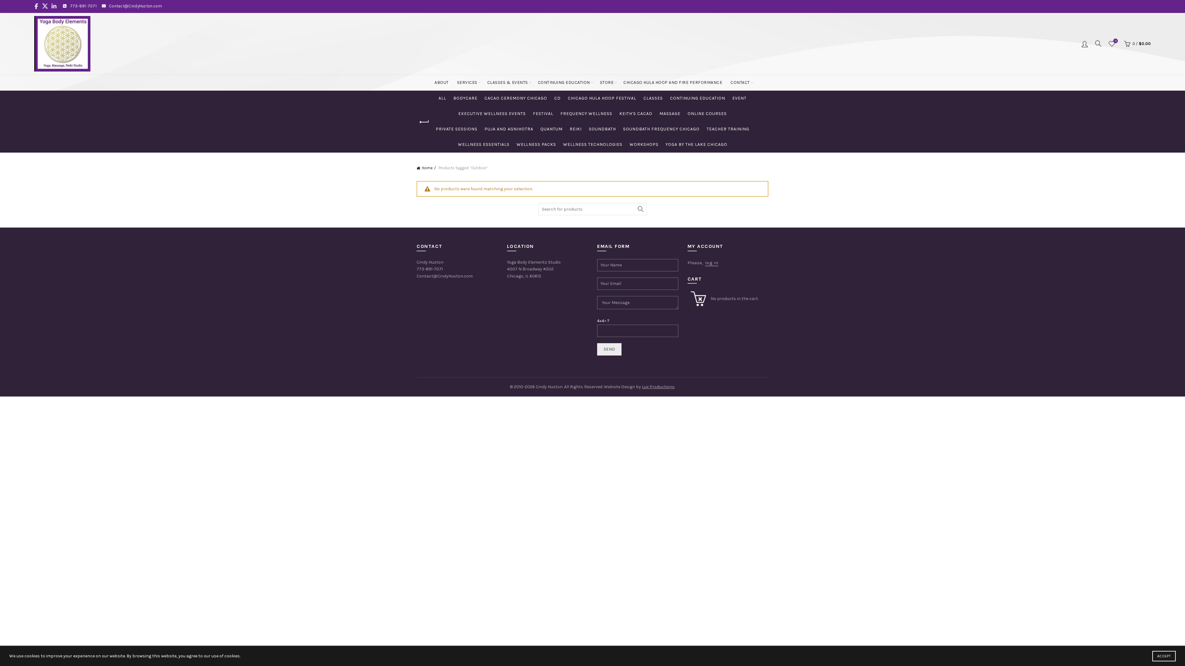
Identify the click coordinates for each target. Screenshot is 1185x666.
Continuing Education (564, 82)
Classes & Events (507, 82)
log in (711, 262)
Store (607, 82)
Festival (543, 113)
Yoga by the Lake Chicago (696, 144)
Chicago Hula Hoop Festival (602, 98)
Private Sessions (456, 129)
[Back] (424, 122)
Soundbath (602, 129)
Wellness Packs (536, 144)
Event (739, 98)
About (441, 82)
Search (640, 209)
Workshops (644, 144)
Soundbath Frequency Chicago (661, 129)
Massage (669, 113)
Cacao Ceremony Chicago (515, 98)
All (442, 98)
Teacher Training (728, 129)
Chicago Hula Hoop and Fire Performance (672, 82)
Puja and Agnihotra (508, 129)
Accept (1164, 656)
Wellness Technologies (592, 144)
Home (427, 168)
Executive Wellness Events (492, 113)
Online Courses (707, 113)
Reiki (576, 129)
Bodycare (465, 98)
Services (467, 82)
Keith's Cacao (635, 113)
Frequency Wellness (586, 113)
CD (557, 98)
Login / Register (1084, 43)
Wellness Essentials (483, 144)
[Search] (1098, 43)
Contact (740, 82)
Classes (653, 98)
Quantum (551, 129)
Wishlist (1115, 41)
